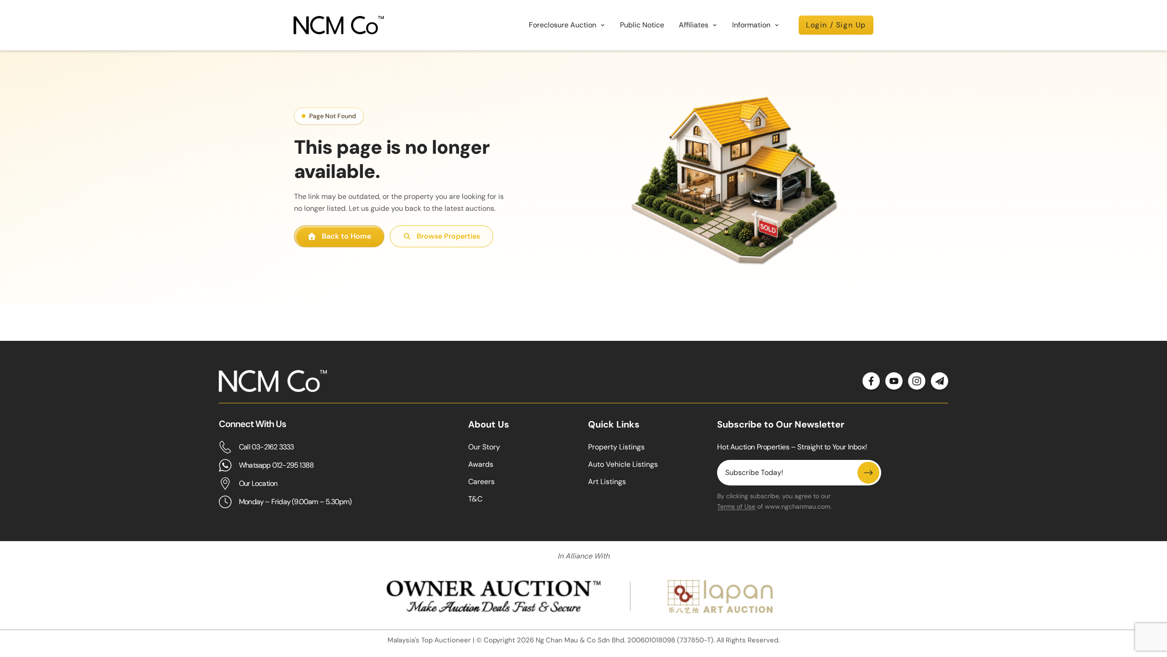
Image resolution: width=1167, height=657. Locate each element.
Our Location (258, 483)
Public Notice (642, 25)
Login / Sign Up (836, 25)
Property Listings (616, 447)
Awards (480, 464)
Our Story (484, 447)
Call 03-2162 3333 (266, 447)
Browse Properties (448, 236)
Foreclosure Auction (562, 25)
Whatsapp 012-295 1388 (276, 465)
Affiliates (693, 25)
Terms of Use (736, 506)
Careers (481, 481)
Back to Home (346, 236)
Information (751, 25)
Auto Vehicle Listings (623, 464)
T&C (475, 499)
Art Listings (607, 481)
